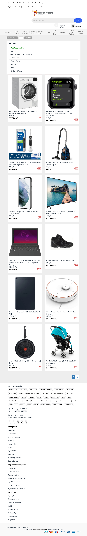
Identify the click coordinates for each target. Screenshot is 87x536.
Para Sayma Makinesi (57, 393)
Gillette (22, 404)
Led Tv (26, 401)
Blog (9, 3)
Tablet (69, 397)
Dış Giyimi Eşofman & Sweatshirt (22, 54)
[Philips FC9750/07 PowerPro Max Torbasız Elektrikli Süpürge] (62, 144)
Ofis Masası (34, 401)
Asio (10, 404)
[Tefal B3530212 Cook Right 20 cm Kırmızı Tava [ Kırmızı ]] (25, 342)
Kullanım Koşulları (14, 485)
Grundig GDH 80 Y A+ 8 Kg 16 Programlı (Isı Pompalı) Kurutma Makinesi (23, 112)
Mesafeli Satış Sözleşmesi (17, 478)
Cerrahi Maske (45, 404)
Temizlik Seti (33, 389)
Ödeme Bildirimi (28, 3)
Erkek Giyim (12, 440)
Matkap (24, 397)
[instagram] (25, 422)
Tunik (16, 404)
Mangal (46, 397)
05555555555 (21, 411)
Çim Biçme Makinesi (46, 389)
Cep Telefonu (55, 397)
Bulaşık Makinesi (14, 397)
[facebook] (13, 422)
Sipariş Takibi (17, 3)
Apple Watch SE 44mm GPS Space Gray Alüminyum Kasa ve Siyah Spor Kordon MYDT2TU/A (59, 114)
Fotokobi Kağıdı (45, 401)
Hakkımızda (12, 468)
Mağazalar (22, 7)
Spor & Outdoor (13, 461)
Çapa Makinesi (59, 389)
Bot (76, 401)
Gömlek (28, 38)
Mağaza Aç (12, 513)
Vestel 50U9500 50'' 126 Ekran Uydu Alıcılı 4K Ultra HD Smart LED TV (60, 213)
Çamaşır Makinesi (58, 401)
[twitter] (21, 422)
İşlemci (39, 397)
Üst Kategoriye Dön (17, 48)
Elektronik (11, 430)
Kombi (11, 401)
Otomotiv (11, 454)
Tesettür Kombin (57, 404)
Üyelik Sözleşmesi (14, 482)
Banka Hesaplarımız (41, 3)
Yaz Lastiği (18, 401)
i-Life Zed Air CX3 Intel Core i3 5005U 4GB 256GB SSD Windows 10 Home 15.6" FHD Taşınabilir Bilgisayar (25, 263)
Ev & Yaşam (12, 434)
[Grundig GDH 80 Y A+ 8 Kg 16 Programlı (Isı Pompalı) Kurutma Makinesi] (25, 93)
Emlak (10, 447)
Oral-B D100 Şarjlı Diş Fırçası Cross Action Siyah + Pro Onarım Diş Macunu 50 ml (25, 164)
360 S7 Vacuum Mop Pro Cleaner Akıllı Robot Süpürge (61, 313)
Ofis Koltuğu (69, 393)
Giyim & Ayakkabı (14, 437)
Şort (12, 68)
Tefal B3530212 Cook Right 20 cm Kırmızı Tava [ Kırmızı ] (25, 362)
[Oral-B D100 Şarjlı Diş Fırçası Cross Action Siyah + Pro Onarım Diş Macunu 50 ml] (25, 144)
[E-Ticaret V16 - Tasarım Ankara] (57, 13)
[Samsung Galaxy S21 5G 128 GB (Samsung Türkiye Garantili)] (25, 193)
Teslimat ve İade (13, 475)
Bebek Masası (30, 393)
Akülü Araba (12, 393)
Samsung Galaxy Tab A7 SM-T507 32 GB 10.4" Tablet (24, 313)
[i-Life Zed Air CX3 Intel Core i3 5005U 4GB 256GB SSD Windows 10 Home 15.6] (25, 242)
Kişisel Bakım (12, 444)
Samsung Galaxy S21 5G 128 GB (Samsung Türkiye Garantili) (23, 213)
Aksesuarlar (15, 58)
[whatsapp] (9, 422)
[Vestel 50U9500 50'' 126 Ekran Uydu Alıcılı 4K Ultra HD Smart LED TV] (62, 193)
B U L (78, 20)
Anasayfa (12, 38)
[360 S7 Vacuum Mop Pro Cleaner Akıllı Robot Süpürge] (62, 293)
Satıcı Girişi (31, 7)
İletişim (52, 3)
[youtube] (17, 422)
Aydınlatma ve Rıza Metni (16, 489)
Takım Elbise (15, 61)
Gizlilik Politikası (13, 472)
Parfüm (36, 404)
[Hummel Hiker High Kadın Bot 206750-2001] (62, 242)
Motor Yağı (69, 401)
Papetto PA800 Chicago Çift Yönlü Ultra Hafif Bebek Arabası (61, 362)
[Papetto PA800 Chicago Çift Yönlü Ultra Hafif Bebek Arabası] (62, 342)
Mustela (21, 393)
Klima (63, 397)
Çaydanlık (31, 397)
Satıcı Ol (39, 7)
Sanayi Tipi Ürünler (14, 457)
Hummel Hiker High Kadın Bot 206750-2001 (60, 261)
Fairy (38, 393)
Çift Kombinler (69, 404)
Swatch (29, 404)
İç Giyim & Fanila (16, 71)
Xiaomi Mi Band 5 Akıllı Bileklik (18, 389)
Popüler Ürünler (12, 7)
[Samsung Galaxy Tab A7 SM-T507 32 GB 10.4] (25, 293)
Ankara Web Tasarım (40, 529)
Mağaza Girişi (12, 516)
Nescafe (45, 393)
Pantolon (14, 64)
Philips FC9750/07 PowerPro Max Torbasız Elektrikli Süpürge (60, 164)
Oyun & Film (12, 451)
